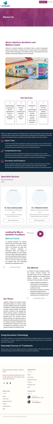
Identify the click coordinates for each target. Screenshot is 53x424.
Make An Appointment (13, 220)
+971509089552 (36, 402)
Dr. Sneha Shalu (39, 208)
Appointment (43, 2)
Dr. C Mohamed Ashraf (13, 208)
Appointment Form (32, 379)
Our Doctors (30, 377)
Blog (29, 387)
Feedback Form (31, 384)
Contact (29, 382)
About (29, 374)
